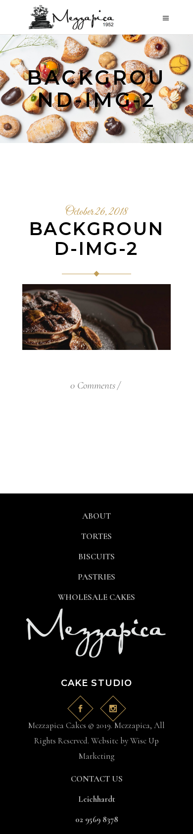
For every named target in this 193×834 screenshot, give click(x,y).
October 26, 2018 (96, 212)
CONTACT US (97, 779)
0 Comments (92, 385)
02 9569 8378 (96, 819)
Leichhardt (96, 799)
